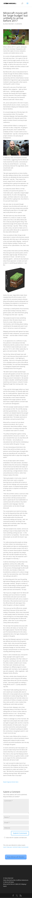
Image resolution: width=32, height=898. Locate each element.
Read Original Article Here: (11, 782)
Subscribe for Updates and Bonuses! (16, 837)
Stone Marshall (9, 24)
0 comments (18, 24)
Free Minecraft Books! (15, 857)
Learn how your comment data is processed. (16, 847)
